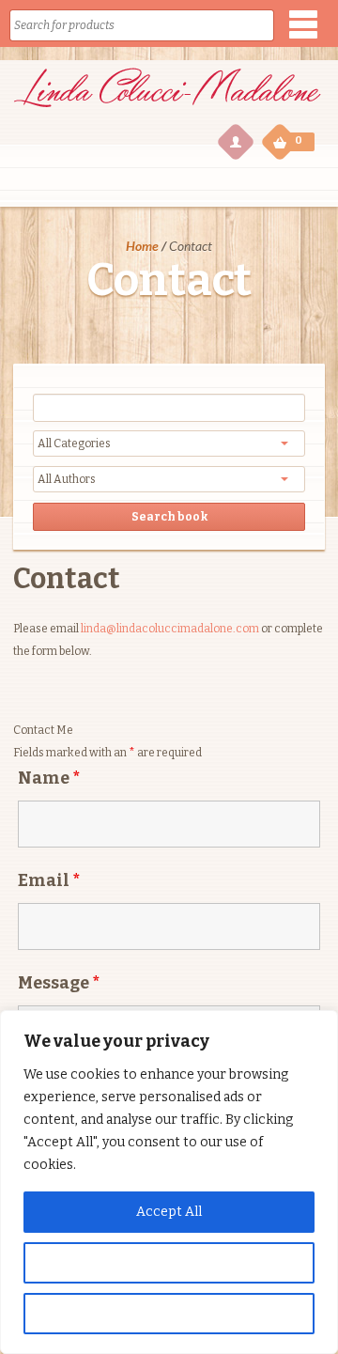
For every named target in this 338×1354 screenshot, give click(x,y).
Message (59, 983)
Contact (66, 579)
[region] (169, 1182)
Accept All (169, 1212)
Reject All (169, 1313)
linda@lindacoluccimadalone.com (170, 628)
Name (49, 778)
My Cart (281, 140)
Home (142, 246)
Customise (169, 1262)
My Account (235, 141)
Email (49, 880)
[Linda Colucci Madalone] (167, 110)
